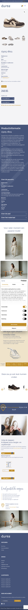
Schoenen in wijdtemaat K (5, 584)
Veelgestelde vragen (4, 564)
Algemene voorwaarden (11, 608)
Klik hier (24, 1)
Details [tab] (14, 284)
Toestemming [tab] (5, 284)
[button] (24, 12)
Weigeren (14, 328)
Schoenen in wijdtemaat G (5, 580)
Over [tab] (23, 284)
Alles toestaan (14, 324)
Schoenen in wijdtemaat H (5, 582)
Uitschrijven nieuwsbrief (5, 566)
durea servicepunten (17, 448)
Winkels (2, 550)
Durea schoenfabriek (4, 548)
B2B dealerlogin (4, 568)
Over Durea (3, 546)
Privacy (5, 608)
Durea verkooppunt (13, 407)
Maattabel (3, 560)
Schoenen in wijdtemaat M (5, 586)
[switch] (25, 311)
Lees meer (4, 86)
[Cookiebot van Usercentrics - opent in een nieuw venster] (21, 281)
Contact (2, 562)
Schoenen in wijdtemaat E (5, 578)
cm (12, 470)
